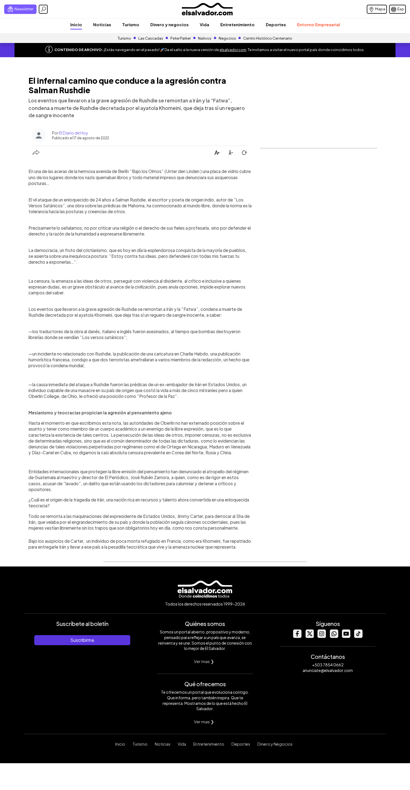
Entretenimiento (237, 24)
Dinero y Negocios (275, 743)
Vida (204, 24)
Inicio (76, 24)
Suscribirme (82, 640)
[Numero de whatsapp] (333, 636)
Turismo (130, 24)
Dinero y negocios (169, 24)
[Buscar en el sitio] (43, 9)
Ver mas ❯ (204, 661)
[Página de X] (309, 636)
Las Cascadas (150, 38)
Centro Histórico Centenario (267, 38)
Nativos (204, 38)
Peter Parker (180, 38)
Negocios (227, 38)
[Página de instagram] (321, 636)
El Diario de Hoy (73, 132)
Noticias (102, 24)
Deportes (276, 24)
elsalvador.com (233, 49)
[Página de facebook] (297, 636)
